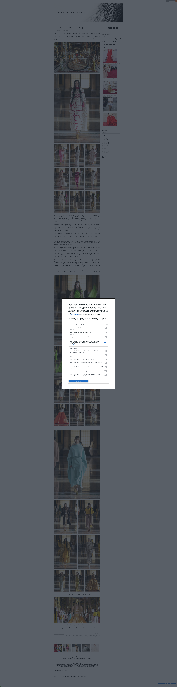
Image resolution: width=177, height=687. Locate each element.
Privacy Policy (96, 386)
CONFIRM (78, 381)
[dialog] (88, 343)
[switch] (105, 328)
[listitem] (88, 325)
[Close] (112, 301)
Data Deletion (81, 386)
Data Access (88, 386)
